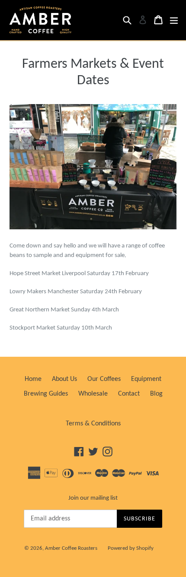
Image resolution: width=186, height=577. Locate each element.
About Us (64, 379)
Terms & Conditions (93, 423)
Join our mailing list (93, 498)
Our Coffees (104, 379)
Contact (129, 393)
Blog (156, 393)
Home (33, 379)
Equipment (146, 379)
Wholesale (93, 393)
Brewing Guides (46, 393)
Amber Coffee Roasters (71, 548)
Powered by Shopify (131, 548)
